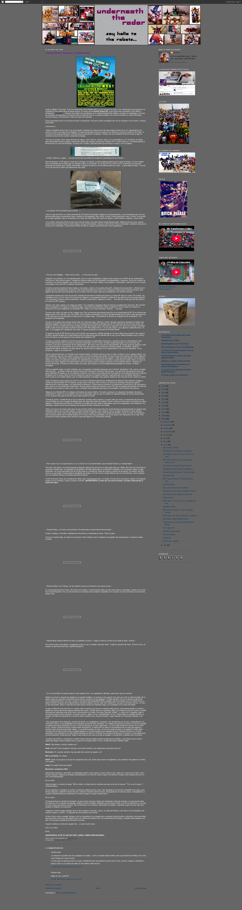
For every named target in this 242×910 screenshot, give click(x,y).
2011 (163, 409)
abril (165, 545)
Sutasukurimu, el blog (170, 340)
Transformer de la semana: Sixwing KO (177, 451)
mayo (165, 445)
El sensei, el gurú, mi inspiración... (175, 375)
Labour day (167, 538)
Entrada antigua (140, 888)
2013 (163, 402)
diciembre (167, 422)
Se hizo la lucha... (169, 534)
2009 (163, 416)
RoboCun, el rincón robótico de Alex (175, 361)
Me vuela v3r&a (168, 475)
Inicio (98, 888)
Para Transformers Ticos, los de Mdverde (177, 347)
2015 (163, 396)
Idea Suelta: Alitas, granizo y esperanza (177, 494)
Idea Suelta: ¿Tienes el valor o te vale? (177, 466)
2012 (163, 406)
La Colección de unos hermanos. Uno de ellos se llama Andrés (177, 351)
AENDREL (176, 52)
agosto (166, 435)
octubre (166, 428)
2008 (163, 419)
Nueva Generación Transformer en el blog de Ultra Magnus (175, 365)
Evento (58, 840)
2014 (163, 399)
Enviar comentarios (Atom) (65, 893)
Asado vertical (168, 498)
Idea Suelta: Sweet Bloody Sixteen (175, 519)
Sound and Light (169, 484)
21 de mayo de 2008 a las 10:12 (66, 867)
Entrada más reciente (53, 888)
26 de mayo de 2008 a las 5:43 (66, 879)
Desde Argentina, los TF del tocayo (175, 344)
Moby (64, 840)
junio (165, 441)
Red (68, 840)
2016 (163, 393)
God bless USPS (169, 507)
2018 (163, 386)
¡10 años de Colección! (167, 287)
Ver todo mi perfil (178, 62)
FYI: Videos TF (168, 528)
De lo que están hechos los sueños (176, 488)
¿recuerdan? (59, 113)
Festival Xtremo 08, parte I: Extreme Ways (67, 53)
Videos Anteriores (165, 289)
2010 (163, 412)
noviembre (167, 425)
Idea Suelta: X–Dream (171, 448)
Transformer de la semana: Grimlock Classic (179, 491)
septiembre (167, 432)
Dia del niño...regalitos (171, 541)
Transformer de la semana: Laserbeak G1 (178, 469)
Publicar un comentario (53, 885)
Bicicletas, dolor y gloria (171, 531)
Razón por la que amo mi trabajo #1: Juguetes (179, 516)
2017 (163, 389)
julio (165, 438)
